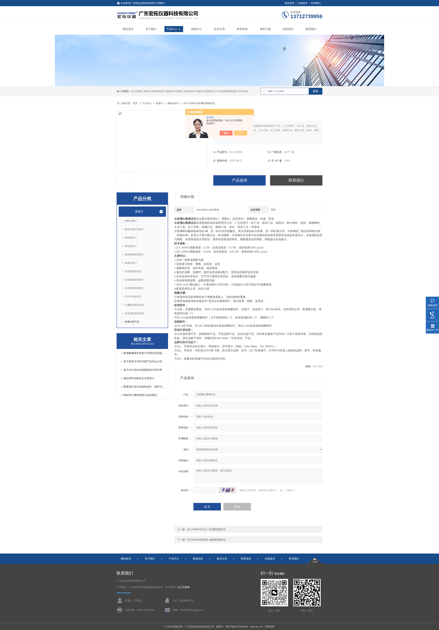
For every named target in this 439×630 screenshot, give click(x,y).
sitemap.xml (256, 626)
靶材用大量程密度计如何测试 (140, 395)
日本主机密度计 (133, 296)
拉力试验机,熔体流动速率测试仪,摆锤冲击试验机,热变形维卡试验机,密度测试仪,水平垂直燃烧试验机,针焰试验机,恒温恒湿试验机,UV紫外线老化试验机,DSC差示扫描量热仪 (222, 91)
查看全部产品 (132, 321)
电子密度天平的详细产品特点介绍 (142, 361)
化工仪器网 (183, 587)
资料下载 (265, 29)
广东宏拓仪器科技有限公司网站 (147, 3)
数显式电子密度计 (134, 229)
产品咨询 (239, 180)
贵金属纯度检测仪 (134, 313)
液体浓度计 (173, 103)
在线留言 (302, 3)
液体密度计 (131, 246)
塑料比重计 (131, 220)
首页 (135, 103)
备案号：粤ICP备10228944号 (232, 626)
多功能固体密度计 (134, 279)
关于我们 (150, 29)
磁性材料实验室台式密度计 (138, 378)
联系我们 (316, 3)
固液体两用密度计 (134, 254)
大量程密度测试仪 (134, 305)
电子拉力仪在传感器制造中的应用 (142, 369)
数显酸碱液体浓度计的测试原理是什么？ (144, 353)
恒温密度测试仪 (133, 271)
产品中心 (171, 29)
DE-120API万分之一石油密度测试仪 (206, 529)
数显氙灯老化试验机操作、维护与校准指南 (144, 386)
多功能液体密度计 (134, 288)
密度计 (159, 103)
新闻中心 (196, 29)
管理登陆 (270, 626)
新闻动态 (198, 558)
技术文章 (219, 29)
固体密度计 (131, 237)
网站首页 (128, 29)
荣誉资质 (242, 29)
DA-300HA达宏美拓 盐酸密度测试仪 (206, 539)
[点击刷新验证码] (227, 490)
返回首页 (289, 3)
